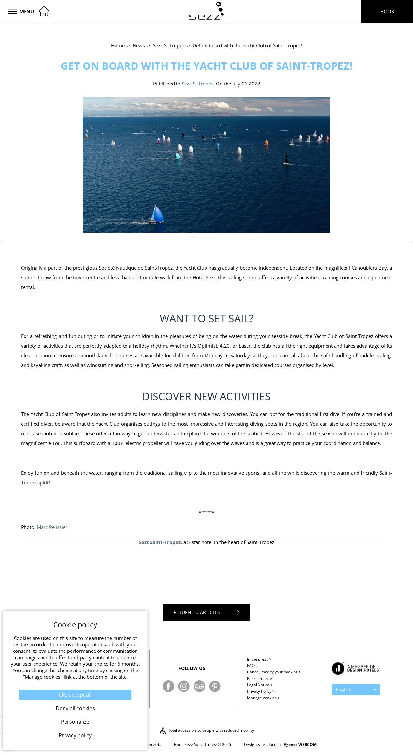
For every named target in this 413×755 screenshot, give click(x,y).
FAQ (252, 665)
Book (387, 11)
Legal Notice (260, 685)
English (344, 689)
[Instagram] (184, 686)
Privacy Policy (261, 691)
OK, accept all (75, 694)
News (139, 45)
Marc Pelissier (52, 527)
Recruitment (259, 678)
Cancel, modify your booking (274, 672)
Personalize (75, 721)
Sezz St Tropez (169, 45)
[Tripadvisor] (199, 686)
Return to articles (197, 612)
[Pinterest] (215, 686)
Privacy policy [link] (75, 735)
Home (118, 45)
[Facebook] (168, 686)
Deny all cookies (75, 708)
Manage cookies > (263, 697)
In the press (259, 659)
